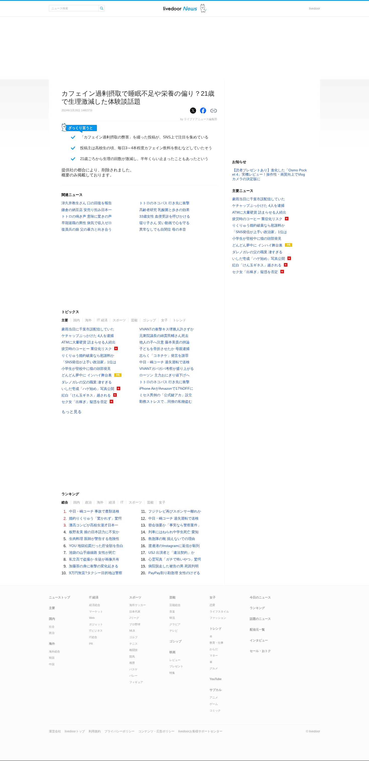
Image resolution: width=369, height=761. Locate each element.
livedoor (314, 8)
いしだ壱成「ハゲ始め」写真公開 (88, 389)
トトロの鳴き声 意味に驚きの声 (87, 216)
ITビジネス (96, 630)
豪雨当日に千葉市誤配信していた (88, 329)
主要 (65, 320)
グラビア (174, 624)
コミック (215, 710)
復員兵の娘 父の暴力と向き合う (87, 229)
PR (91, 643)
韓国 (51, 657)
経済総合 (94, 604)
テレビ (173, 630)
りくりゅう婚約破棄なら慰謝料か (88, 355)
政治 (88, 502)
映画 (172, 652)
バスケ (133, 669)
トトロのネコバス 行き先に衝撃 (164, 203)
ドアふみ (203, 8)
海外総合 (54, 651)
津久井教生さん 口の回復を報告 (87, 203)
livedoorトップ (75, 731)
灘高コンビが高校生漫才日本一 (93, 525)
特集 (172, 672)
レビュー (174, 660)
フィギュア (136, 682)
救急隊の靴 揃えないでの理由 (171, 539)
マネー (214, 655)
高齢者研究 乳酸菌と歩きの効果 (164, 210)
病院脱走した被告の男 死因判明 (173, 566)
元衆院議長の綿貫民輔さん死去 (164, 336)
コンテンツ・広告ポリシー (156, 731)
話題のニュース (260, 619)
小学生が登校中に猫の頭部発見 (86, 369)
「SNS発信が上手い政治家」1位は (89, 362)
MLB (132, 630)
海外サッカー (137, 604)
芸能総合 (174, 604)
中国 (51, 664)
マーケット (96, 611)
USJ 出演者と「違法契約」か (171, 552)
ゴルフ (133, 637)
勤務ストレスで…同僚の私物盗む (165, 401)
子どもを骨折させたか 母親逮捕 (164, 349)
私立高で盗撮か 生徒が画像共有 (94, 559)
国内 (76, 320)
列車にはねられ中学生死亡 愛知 (173, 532)
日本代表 (134, 611)
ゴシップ (149, 320)
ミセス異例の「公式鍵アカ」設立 (165, 395)
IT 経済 (102, 320)
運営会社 (55, 731)
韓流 (172, 617)
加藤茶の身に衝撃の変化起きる (93, 566)
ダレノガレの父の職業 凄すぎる (87, 382)
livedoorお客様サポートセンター (200, 731)
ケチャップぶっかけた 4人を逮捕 (88, 336)
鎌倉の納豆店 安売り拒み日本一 (87, 210)
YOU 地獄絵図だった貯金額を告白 (96, 546)
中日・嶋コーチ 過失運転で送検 (164, 362)
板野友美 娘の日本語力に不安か (94, 532)
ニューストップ (59, 597)
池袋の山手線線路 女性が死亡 (92, 552)
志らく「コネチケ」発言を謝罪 (164, 355)
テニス (133, 643)
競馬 (132, 656)
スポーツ (119, 320)
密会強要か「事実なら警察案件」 (174, 525)
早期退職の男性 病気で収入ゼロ (87, 223)
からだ (214, 649)
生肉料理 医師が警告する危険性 (94, 539)
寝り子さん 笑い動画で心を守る (164, 223)
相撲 (132, 662)
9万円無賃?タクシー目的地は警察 (95, 573)
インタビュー (259, 640)
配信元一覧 (257, 629)
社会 (51, 626)
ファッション (218, 617)
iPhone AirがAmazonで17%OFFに (166, 388)
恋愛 (212, 604)
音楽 (172, 611)
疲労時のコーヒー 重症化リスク (87, 349)
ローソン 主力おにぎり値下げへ (164, 375)
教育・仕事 (216, 642)
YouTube (216, 679)
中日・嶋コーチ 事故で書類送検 (94, 511)
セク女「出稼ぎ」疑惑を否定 (84, 402)
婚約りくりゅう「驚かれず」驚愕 (95, 518)
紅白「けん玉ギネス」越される (86, 395)
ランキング (257, 608)
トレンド (179, 320)
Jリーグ (134, 617)
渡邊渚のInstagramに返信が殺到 (174, 546)
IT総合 (93, 637)
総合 (65, 502)
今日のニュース (260, 597)
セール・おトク (260, 651)
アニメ (214, 697)
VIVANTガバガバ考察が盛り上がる (166, 369)
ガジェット (96, 624)
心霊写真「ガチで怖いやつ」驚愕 (174, 559)
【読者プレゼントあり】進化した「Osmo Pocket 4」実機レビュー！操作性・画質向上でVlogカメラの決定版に (269, 174)
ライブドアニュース (180, 8)
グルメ (214, 668)
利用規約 (95, 731)
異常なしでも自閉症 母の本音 (162, 229)
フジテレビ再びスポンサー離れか (174, 511)
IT (122, 502)
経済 (112, 502)
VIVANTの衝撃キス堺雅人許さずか (166, 329)
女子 (164, 320)
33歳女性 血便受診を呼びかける (164, 216)
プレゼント (176, 666)
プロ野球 (134, 624)
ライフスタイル (219, 611)
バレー (133, 675)
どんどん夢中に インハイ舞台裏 (87, 375)
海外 (88, 320)
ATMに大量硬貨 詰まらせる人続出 (88, 342)
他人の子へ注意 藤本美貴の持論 (164, 342)
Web (92, 617)
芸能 (134, 320)
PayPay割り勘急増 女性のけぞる (174, 573)
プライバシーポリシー (119, 731)
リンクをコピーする (213, 111)
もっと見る (72, 412)
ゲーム (214, 703)
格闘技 (133, 649)
